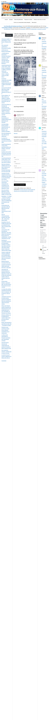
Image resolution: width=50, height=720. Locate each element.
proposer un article (41, 29)
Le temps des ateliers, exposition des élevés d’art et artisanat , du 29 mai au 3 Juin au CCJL (6, 291)
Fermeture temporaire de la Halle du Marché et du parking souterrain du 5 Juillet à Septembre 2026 (44, 140)
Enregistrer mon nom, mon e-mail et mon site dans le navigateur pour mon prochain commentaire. (25, 173)
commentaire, (34, 29)
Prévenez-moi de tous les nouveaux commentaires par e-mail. (24, 177)
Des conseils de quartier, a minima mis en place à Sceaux (6, 351)
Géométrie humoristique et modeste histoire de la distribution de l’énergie (6, 119)
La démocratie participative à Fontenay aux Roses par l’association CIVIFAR (6, 337)
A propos (11, 19)
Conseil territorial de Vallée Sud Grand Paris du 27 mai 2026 (6, 266)
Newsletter (34, 22)
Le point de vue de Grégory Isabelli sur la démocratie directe (6, 356)
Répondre (16, 133)
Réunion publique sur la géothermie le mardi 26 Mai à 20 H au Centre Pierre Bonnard (6, 317)
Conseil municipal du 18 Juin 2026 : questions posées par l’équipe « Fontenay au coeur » (6, 147)
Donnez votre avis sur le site (39, 19)
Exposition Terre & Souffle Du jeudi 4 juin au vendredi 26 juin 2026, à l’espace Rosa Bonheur (6, 225)
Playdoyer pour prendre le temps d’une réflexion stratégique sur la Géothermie (5, 330)
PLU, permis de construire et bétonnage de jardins (6, 46)
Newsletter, (23, 29)
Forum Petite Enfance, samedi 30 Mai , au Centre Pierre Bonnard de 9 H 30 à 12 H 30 (6, 284)
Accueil (6, 19)
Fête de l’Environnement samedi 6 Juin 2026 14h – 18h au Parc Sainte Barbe (6, 217)
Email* (15, 161)
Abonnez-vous (31, 99)
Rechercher (4, 33)
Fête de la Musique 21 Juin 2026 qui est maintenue (6, 135)
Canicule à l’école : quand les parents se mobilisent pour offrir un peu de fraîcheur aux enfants (6, 176)
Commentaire (16, 143)
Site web (15, 165)
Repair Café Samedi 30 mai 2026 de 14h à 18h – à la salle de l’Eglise (6, 324)
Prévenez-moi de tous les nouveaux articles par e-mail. (23, 181)
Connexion (4, 360)
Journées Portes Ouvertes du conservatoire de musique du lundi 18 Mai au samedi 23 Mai (6, 345)
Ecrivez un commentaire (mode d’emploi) (22, 22)
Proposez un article (28, 19)
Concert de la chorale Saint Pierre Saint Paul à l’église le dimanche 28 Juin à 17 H (6, 90)
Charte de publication (18, 19)
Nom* (15, 157)
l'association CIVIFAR (7, 27)
